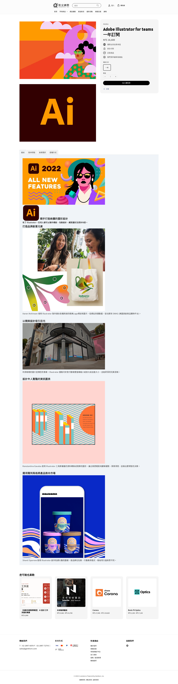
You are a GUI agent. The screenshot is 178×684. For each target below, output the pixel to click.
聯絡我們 (94, 661)
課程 (105, 11)
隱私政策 (89, 680)
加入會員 (94, 655)
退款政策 (96, 680)
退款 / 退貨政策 (96, 658)
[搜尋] (97, 5)
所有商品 (63, 11)
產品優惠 (73, 11)
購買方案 (106, 62)
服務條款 (82, 680)
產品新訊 (81, 11)
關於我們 (94, 646)
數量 (104, 73)
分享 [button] (107, 89)
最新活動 (90, 11)
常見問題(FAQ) (96, 652)
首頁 (55, 11)
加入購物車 (126, 83)
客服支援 (98, 11)
